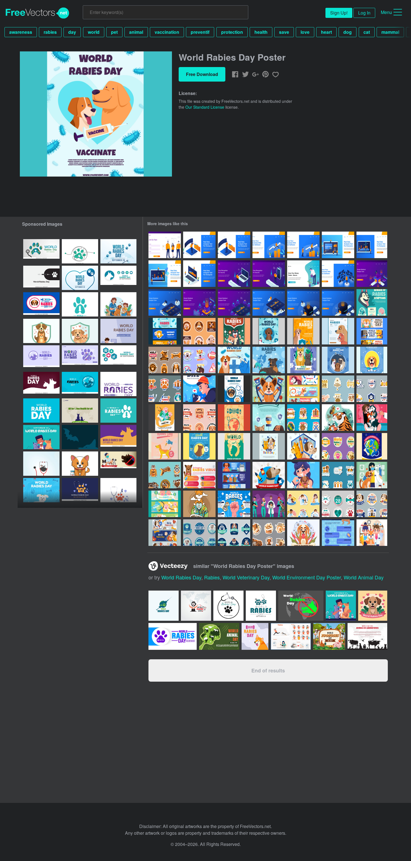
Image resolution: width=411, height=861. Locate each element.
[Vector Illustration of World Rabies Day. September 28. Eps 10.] (118, 410)
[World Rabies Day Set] (338, 504)
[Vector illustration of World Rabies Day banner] (80, 357)
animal (136, 32)
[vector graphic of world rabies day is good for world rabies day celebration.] (41, 437)
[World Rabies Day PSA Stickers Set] (199, 417)
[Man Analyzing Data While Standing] (199, 245)
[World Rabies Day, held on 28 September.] (80, 251)
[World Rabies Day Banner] (164, 532)
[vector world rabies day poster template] (118, 304)
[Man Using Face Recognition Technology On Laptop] (234, 273)
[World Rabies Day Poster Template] (303, 360)
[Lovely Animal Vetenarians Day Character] (268, 504)
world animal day (364, 577)
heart (326, 32)
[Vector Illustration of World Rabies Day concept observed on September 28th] (118, 463)
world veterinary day (246, 577)
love (305, 32)
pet (114, 32)
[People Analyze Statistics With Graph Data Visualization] (371, 273)
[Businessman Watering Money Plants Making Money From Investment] (303, 273)
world (94, 32)
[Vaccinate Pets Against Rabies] (303, 475)
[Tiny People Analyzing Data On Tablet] (164, 273)
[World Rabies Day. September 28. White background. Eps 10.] (80, 304)
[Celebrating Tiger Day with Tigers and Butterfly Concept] (338, 417)
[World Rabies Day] (268, 532)
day (72, 32)
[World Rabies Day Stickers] (199, 532)
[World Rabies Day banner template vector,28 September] (118, 331)
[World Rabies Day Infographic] (199, 475)
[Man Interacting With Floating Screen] (338, 273)
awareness (20, 32)
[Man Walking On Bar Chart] (268, 245)
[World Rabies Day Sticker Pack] (338, 446)
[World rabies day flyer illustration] (80, 490)
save (284, 32)
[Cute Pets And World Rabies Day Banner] (371, 331)
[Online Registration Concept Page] (164, 245)
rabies (50, 32)
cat (366, 32)
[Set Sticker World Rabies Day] (371, 388)
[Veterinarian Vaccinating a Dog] (371, 475)
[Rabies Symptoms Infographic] (371, 302)
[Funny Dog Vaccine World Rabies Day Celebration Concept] (371, 417)
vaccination (167, 32)
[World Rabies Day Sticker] (303, 417)
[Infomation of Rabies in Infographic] (234, 504)
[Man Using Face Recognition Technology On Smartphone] (268, 273)
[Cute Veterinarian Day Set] (303, 504)
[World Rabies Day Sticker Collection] (164, 388)
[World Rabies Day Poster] (268, 331)
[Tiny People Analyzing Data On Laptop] (338, 245)
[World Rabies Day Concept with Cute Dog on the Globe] (199, 504)
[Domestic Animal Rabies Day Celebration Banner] (303, 388)
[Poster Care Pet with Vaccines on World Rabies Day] (234, 331)
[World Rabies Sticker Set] (199, 331)
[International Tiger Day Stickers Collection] (164, 475)
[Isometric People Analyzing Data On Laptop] (199, 273)
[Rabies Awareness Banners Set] (164, 331)
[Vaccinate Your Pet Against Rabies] (371, 532)
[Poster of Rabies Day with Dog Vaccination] (164, 446)
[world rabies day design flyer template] (41, 490)
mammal (390, 32)
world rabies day (181, 577)
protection (232, 32)
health (261, 32)
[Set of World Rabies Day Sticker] (164, 360)
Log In (364, 12)
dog (347, 32)
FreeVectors (37, 13)
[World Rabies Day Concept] (234, 360)
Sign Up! (339, 12)
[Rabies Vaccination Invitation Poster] (199, 388)
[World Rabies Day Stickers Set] (338, 388)
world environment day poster (306, 577)
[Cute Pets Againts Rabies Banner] (234, 475)
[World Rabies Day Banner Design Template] (164, 504)
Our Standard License (204, 107)
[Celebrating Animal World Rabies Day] (199, 360)
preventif (200, 32)
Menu (386, 12)
